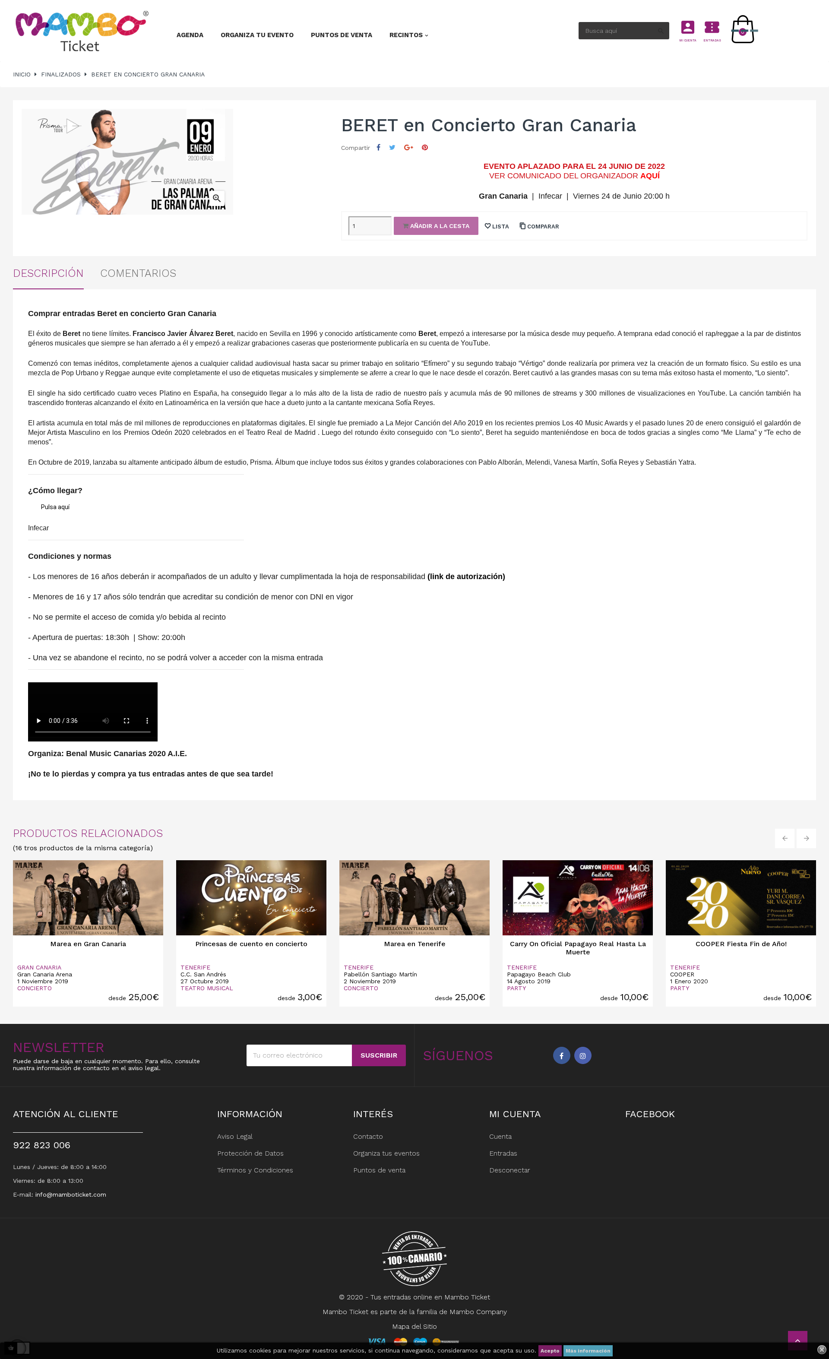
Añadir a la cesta (438, 225)
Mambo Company (478, 1312)
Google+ (408, 147)
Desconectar (509, 1170)
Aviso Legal (235, 1136)
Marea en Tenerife (415, 944)
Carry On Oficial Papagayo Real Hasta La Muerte (578, 948)
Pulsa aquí (55, 507)
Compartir (378, 147)
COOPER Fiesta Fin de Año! (741, 944)
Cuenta (500, 1136)
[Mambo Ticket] (80, 30)
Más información (588, 1351)
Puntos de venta (379, 1170)
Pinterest (425, 147)
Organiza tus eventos (386, 1153)
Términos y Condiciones (255, 1170)
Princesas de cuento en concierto (251, 944)
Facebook (562, 1055)
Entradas (503, 1153)
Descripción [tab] (48, 273)
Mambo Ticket (467, 1297)
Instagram (583, 1055)
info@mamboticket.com (70, 1194)
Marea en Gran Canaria (88, 944)
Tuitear (392, 147)
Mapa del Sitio (414, 1326)
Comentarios (138, 273)
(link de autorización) (466, 576)
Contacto (368, 1136)
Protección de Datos (250, 1153)
